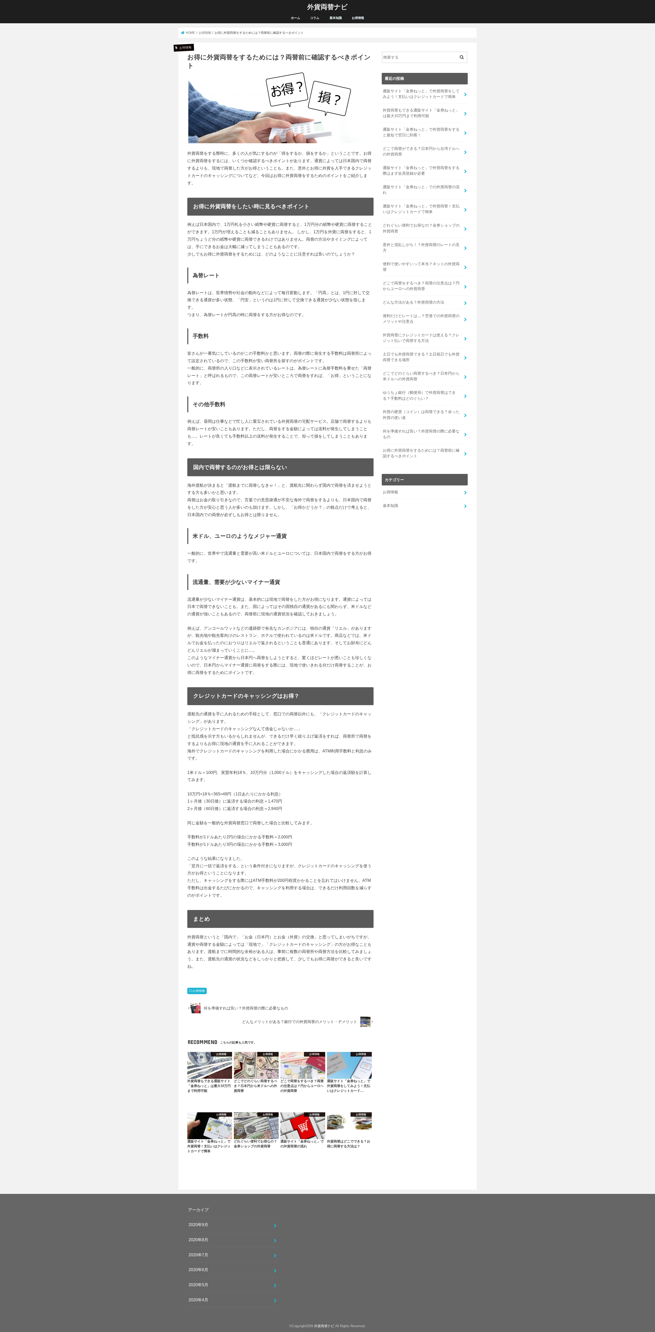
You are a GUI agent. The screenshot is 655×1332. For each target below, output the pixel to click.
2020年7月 (198, 1254)
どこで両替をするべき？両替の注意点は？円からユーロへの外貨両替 (421, 286)
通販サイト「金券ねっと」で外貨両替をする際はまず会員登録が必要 (421, 170)
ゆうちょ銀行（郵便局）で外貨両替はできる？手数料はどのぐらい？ (419, 395)
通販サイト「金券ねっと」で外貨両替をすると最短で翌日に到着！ (421, 132)
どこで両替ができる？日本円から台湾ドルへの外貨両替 (421, 151)
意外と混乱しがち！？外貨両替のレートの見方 (421, 247)
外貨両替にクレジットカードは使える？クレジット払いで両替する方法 (421, 338)
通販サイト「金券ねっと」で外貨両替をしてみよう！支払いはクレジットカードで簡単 (421, 94)
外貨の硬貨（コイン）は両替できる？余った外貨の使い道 (421, 414)
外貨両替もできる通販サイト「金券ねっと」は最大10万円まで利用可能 (421, 113)
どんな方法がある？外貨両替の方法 (413, 302)
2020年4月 (198, 1299)
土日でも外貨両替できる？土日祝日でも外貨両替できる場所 (421, 357)
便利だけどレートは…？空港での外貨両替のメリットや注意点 (421, 319)
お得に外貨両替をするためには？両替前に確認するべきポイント (421, 453)
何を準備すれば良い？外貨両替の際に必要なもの (421, 434)
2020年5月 (198, 1284)
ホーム (295, 18)
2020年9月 (198, 1224)
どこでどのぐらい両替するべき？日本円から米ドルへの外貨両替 (421, 376)
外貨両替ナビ (327, 6)
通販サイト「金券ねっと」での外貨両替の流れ (421, 190)
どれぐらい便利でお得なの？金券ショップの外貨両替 (421, 228)
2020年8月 (198, 1239)
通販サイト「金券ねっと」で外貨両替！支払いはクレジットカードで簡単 (421, 209)
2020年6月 (198, 1269)
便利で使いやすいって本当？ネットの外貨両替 (421, 267)
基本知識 (336, 18)
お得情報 (358, 18)
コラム (314, 18)
